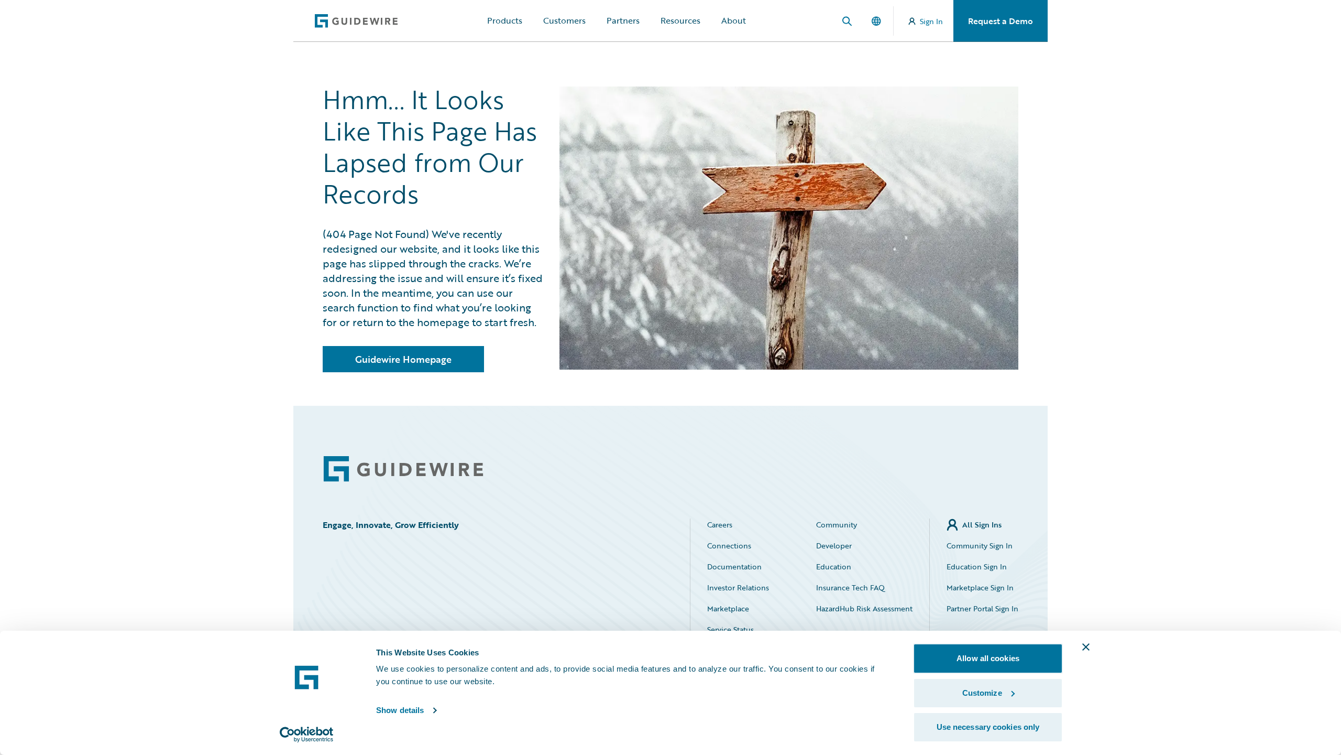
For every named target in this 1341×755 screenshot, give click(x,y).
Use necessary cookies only (988, 726)
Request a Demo (1000, 21)
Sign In (931, 21)
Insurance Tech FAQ (850, 587)
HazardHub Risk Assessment (864, 608)
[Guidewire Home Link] (403, 469)
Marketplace (728, 608)
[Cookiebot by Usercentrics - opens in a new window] (307, 734)
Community (836, 524)
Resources (680, 20)
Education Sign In (977, 566)
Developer (834, 545)
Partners (623, 20)
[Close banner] (1086, 647)
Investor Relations (738, 587)
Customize (982, 692)
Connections (729, 545)
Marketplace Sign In (980, 587)
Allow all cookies (988, 658)
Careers (719, 524)
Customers (564, 20)
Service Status (730, 629)
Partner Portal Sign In (982, 608)
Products (504, 20)
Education (833, 566)
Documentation (734, 566)
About (733, 20)
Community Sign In (980, 545)
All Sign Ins (982, 524)
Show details (400, 710)
